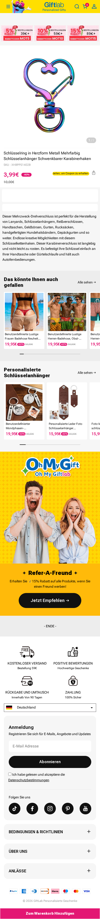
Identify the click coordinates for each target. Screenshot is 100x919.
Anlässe (17, 871)
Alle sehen (85, 282)
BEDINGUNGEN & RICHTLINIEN (36, 832)
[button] (6, 312)
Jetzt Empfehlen (48, 600)
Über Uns (18, 851)
